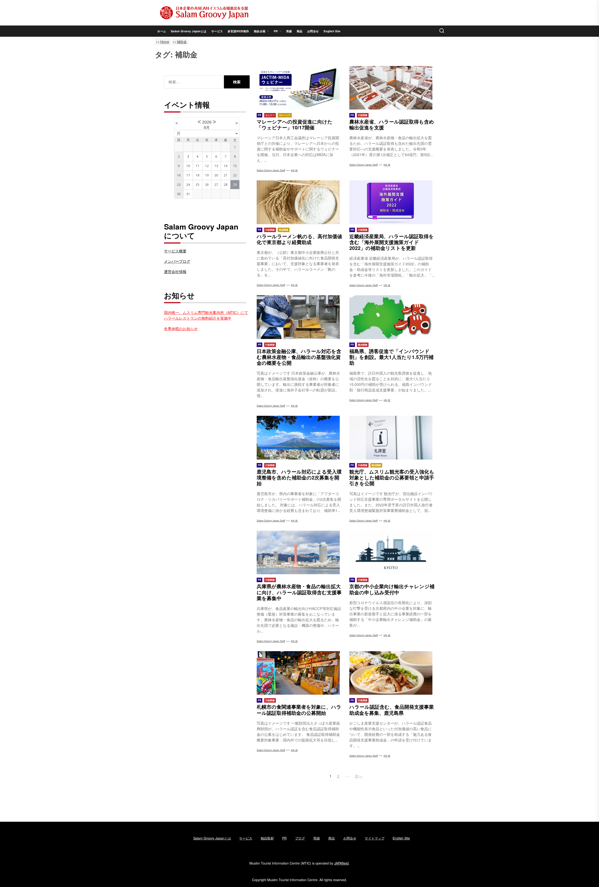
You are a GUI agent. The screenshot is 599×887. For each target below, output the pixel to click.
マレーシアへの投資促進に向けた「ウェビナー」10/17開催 (294, 124)
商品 (300, 31)
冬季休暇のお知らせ (181, 328)
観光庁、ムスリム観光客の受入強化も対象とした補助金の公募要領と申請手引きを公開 (391, 477)
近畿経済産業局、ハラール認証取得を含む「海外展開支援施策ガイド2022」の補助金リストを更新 (391, 242)
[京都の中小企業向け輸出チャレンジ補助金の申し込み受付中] (392, 552)
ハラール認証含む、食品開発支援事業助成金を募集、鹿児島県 (391, 709)
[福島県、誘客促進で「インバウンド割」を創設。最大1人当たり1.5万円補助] (392, 317)
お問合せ (313, 31)
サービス (217, 31)
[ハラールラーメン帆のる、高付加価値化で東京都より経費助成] (299, 202)
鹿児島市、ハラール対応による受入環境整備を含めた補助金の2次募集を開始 (299, 477)
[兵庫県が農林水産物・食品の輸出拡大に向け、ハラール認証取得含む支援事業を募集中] (299, 552)
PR (276, 31)
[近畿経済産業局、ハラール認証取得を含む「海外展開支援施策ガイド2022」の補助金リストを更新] (392, 202)
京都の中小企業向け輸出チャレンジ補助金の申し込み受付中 (392, 589)
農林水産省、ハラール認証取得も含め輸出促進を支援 (391, 124)
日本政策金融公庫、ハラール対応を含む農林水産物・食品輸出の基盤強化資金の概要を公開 (299, 356)
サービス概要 (175, 251)
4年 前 (294, 170)
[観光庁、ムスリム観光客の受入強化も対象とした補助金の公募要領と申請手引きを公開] (392, 437)
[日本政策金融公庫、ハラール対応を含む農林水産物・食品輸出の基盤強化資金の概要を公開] (299, 317)
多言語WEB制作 (238, 31)
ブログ (300, 838)
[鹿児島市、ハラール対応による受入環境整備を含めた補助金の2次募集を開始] (299, 437)
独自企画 (260, 31)
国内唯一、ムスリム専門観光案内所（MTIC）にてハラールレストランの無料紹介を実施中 (206, 315)
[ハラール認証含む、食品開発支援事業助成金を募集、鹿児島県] (392, 673)
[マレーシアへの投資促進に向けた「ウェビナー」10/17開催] (299, 88)
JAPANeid (341, 863)
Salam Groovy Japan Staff (271, 405)
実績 (289, 31)
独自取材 (267, 838)
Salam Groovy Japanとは (189, 31)
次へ (358, 776)
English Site (332, 31)
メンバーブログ (177, 261)
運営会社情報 (175, 271)
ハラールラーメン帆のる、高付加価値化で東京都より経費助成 (299, 239)
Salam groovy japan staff (271, 170)
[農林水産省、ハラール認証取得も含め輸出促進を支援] (392, 88)
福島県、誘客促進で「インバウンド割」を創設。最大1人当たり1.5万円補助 (391, 356)
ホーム (161, 31)
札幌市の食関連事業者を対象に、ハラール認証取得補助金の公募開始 (299, 709)
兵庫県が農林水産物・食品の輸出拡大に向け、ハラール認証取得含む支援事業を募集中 (299, 592)
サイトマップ (374, 838)
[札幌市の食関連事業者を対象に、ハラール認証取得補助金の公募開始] (299, 673)
